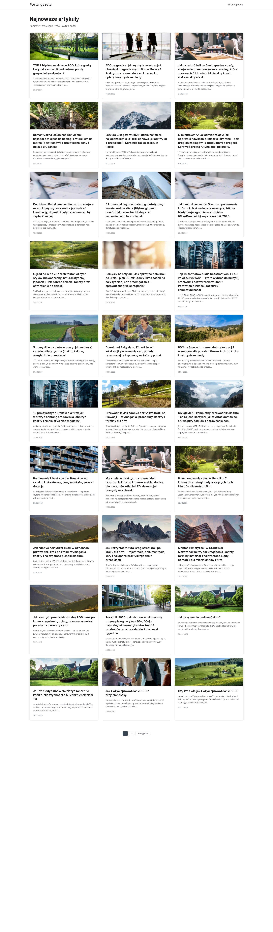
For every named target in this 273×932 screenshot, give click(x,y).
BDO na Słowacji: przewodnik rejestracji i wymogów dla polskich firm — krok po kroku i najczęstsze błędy (208, 351)
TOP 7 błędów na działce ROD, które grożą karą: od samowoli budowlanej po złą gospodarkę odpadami (62, 69)
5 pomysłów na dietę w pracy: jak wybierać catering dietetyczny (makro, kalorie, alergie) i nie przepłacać (62, 351)
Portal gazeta (41, 4)
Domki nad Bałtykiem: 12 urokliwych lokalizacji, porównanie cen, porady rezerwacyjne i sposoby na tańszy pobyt (133, 351)
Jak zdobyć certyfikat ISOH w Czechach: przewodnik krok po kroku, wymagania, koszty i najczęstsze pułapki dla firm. (61, 552)
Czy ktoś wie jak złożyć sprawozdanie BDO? (208, 691)
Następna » (143, 733)
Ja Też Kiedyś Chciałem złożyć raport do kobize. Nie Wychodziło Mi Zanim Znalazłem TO (63, 695)
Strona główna (235, 4)
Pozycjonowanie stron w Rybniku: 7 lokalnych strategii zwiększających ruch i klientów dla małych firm (206, 482)
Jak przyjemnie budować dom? (199, 617)
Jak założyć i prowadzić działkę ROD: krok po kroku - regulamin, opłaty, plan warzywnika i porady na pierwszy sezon (64, 621)
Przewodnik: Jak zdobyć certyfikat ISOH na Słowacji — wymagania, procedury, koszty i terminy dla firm (135, 417)
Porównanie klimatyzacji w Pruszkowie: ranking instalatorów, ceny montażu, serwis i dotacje (63, 482)
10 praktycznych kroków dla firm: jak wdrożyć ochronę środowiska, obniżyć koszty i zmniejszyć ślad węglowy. (59, 417)
